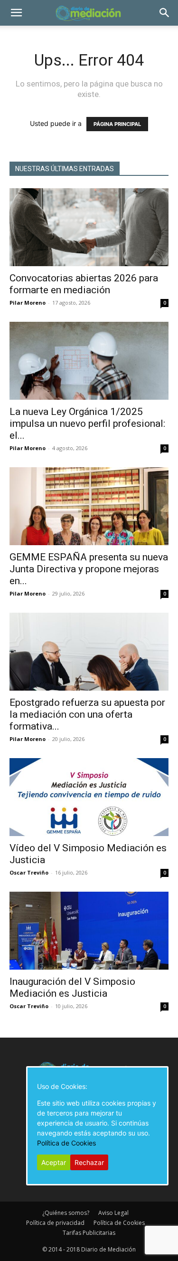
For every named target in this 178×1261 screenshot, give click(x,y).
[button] (16, 13)
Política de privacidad (55, 1223)
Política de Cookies (119, 1223)
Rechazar (89, 1162)
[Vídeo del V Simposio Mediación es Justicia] (89, 797)
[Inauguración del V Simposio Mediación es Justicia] (89, 931)
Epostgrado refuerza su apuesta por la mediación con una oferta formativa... (87, 714)
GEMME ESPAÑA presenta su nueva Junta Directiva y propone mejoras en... (88, 569)
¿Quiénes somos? (65, 1213)
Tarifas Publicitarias (89, 1233)
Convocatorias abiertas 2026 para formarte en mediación (83, 284)
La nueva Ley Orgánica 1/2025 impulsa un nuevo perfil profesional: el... (87, 423)
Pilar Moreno (27, 302)
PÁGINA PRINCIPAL (117, 124)
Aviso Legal (113, 1213)
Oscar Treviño (28, 872)
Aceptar (53, 1162)
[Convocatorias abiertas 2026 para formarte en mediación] (89, 227)
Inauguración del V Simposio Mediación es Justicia (72, 987)
